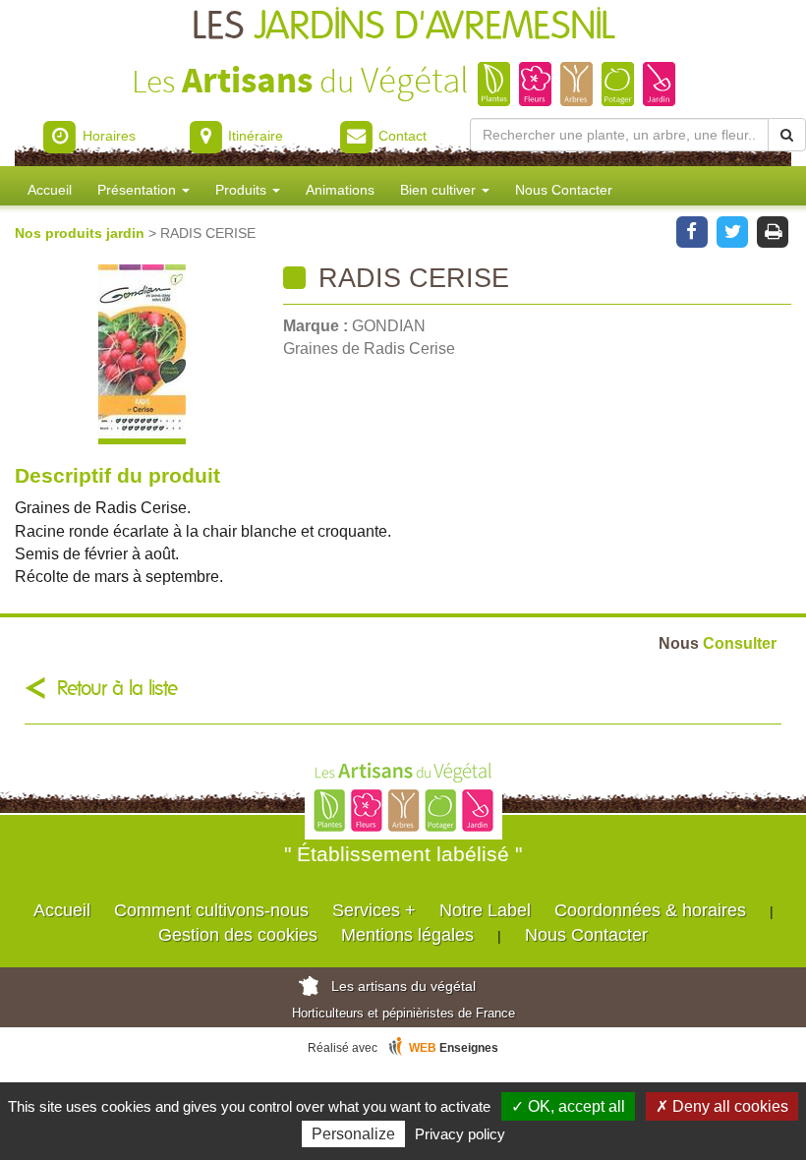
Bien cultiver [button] (440, 190)
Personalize (353, 1134)
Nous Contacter (563, 190)
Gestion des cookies (237, 935)
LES (403, 27)
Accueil (50, 190)
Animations (340, 190)
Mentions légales (407, 935)
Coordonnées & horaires (650, 910)
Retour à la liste (117, 688)
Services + (374, 910)
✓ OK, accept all (568, 1106)
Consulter (718, 643)
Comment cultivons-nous (211, 910)
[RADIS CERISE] (141, 354)
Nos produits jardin (81, 233)
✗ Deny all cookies (722, 1106)
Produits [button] (242, 190)
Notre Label (485, 910)
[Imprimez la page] (773, 230)
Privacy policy (460, 1134)
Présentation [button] (138, 190)
